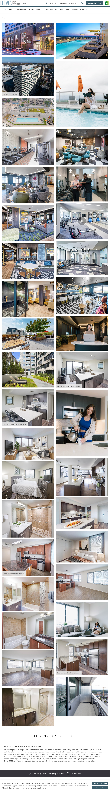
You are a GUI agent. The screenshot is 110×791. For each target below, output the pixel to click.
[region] (55, 785)
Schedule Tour (94, 3)
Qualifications (63, 3)
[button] (82, 3)
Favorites (52, 3)
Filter (4, 18)
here (44, 788)
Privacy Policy (7, 788)
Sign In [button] (73, 3)
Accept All (100, 788)
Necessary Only (100, 784)
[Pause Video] (4, 125)
